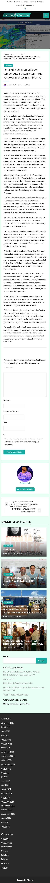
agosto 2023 (6, 818)
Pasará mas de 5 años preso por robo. (18, 683)
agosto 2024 (6, 768)
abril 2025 (5, 735)
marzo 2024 (6, 789)
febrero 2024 (6, 793)
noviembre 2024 (7, 756)
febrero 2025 (6, 743)
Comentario (8, 368)
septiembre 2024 (8, 764)
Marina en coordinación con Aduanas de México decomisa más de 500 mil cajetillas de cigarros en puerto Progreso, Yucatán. (22, 609)
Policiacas (25, 2)
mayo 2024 (5, 781)
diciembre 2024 (7, 752)
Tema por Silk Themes (25, 880)
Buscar (5, 656)
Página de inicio (8, 54)
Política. (4, 859)
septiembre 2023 (8, 814)
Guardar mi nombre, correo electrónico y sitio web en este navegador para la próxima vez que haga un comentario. (23, 442)
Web (5, 423)
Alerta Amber (8, 679)
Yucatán (9, 2)
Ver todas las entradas (25, 489)
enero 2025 (5, 747)
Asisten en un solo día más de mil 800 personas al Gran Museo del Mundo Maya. (23, 642)
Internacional (20, 5)
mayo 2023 (5, 826)
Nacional (40, 2)
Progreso (17, 2)
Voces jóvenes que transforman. (15, 694)
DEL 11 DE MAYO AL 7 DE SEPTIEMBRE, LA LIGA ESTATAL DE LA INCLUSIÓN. (23, 579)
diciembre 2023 (7, 801)
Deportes (33, 2)
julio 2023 (5, 822)
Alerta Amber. (9, 549)
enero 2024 (5, 797)
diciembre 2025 (7, 723)
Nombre (6, 400)
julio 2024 (5, 772)
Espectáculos (30, 5)
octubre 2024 (6, 760)
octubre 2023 (6, 810)
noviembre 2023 (7, 805)
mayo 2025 (5, 731)
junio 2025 (5, 727)
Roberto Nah (12, 85)
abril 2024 (5, 785)
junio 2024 (5, 777)
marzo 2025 (6, 739)
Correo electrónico (10, 411)
